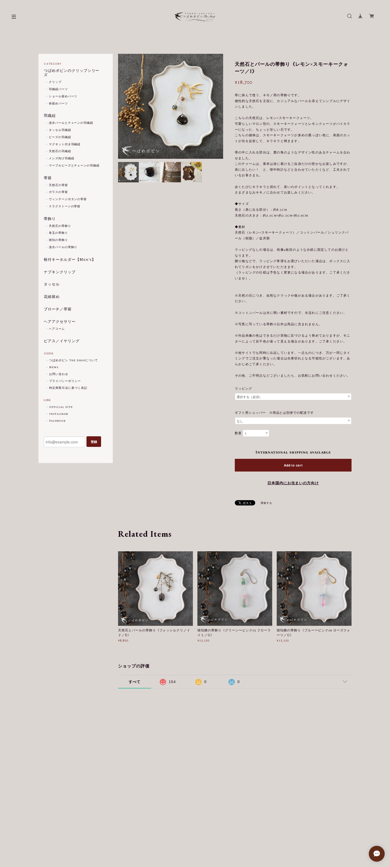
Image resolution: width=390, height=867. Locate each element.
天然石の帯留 (58, 185)
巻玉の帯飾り (58, 233)
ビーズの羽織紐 (60, 137)
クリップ (55, 82)
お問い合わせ (58, 374)
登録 (94, 441)
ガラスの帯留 (58, 192)
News (53, 367)
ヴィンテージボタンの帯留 (68, 199)
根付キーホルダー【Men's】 (70, 260)
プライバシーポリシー (65, 381)
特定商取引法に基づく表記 (68, 388)
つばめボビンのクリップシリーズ (71, 73)
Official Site (60, 407)
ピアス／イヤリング (62, 341)
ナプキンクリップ (60, 272)
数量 (238, 433)
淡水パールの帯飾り (63, 247)
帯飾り (50, 219)
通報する (266, 503)
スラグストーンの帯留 (65, 206)
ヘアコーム (57, 329)
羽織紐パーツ (58, 89)
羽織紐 (50, 116)
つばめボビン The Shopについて (73, 360)
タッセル (52, 284)
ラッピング (243, 389)
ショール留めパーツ (63, 96)
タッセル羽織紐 (60, 130)
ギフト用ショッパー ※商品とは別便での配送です (274, 413)
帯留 (48, 178)
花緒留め (52, 297)
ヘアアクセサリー (60, 322)
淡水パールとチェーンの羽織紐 (71, 123)
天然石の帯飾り (60, 226)
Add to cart (293, 465)
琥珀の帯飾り (58, 240)
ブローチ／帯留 (58, 309)
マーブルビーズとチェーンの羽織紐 (74, 166)
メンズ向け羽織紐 (61, 158)
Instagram (58, 414)
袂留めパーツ (58, 104)
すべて (135, 682)
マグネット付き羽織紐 (65, 144)
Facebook (57, 421)
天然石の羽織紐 (60, 151)
